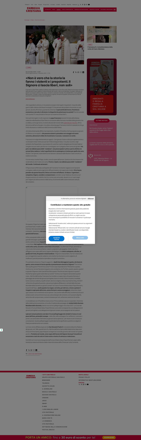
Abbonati (91, 198)
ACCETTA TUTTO (56, 238)
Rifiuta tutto (80, 238)
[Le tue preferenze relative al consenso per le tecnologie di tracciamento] (1, 330)
